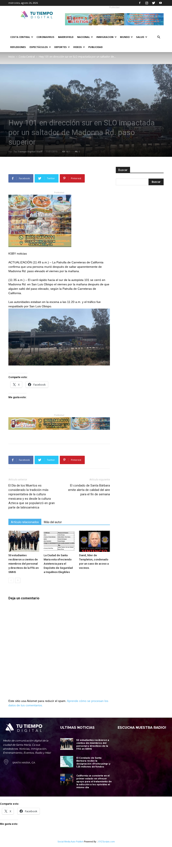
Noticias (30, 114)
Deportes (60, 47)
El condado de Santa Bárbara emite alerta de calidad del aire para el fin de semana (89, 490)
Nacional (83, 37)
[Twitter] (153, 3)
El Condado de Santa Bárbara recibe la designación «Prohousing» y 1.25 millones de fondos (93, 762)
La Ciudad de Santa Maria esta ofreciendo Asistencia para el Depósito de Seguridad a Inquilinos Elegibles (58, 564)
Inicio (11, 56)
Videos (77, 47)
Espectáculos (39, 47)
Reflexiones (18, 47)
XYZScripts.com (106, 841)
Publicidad (95, 47)
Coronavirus (45, 37)
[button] (159, 37)
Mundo (125, 37)
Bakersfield (65, 37)
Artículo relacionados (25, 522)
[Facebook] (140, 3)
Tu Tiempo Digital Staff (27, 151)
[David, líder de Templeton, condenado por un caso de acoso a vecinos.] (94, 541)
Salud (140, 37)
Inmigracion (104, 37)
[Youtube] (160, 3)
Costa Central (20, 37)
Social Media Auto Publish (70, 841)
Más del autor (53, 522)
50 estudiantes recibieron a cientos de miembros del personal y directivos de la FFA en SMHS (23, 564)
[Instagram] (146, 3)
